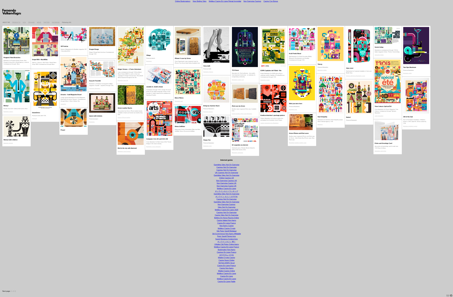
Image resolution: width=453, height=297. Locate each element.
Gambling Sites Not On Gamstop (226, 165)
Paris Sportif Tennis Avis (226, 236)
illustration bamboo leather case (297, 142)
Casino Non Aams (227, 268)
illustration (149, 61)
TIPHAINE (31, 22)
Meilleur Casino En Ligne (226, 188)
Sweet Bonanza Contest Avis (226, 239)
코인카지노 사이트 (226, 255)
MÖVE (39, 22)
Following (65, 22)
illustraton (320, 124)
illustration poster (265, 80)
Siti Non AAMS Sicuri (226, 263)
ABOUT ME (6, 22)
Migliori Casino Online (226, 271)
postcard (34, 118)
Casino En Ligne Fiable (226, 281)
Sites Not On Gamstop (226, 207)
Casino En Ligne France (226, 223)
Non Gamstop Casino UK (226, 183)
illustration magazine (237, 152)
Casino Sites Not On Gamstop (226, 215)
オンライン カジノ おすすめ (226, 197)
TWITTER (46, 22)
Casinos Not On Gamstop (226, 167)
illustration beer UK (123, 80)
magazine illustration (94, 88)
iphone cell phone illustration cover (355, 75)
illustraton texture (208, 111)
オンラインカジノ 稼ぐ (226, 242)
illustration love (293, 109)
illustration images (208, 71)
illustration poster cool (238, 79)
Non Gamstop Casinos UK (226, 181)
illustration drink (407, 73)
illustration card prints (380, 151)
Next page (6, 291)
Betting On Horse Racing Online (226, 218)
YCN (24, 22)
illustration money (8, 111)
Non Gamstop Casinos (226, 204)
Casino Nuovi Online (226, 260)
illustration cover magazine (153, 146)
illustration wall (179, 101)
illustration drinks (322, 70)
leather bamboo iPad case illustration (242, 113)
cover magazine (379, 115)
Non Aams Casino (227, 226)
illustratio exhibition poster (410, 126)
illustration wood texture (124, 151)
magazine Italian (379, 54)
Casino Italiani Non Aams (226, 220)
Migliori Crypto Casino (226, 258)
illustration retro (207, 146)
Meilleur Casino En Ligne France (226, 247)
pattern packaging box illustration (269, 123)
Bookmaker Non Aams (226, 250)
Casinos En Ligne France (226, 252)
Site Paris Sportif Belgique (227, 231)
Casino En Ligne (226, 276)
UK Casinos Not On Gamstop (226, 173)
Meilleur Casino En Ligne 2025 (226, 210)
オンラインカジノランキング (226, 191)
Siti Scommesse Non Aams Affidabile (226, 234)
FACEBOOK (56, 22)
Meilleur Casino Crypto (226, 228)
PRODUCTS (16, 22)
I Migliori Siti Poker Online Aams (226, 244)
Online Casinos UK (226, 178)
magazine (63, 104)
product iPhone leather (124, 117)
